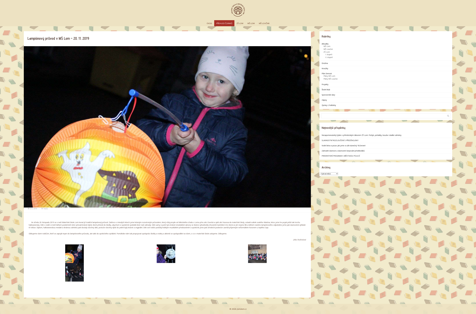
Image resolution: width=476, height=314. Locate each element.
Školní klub (326, 89)
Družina (325, 63)
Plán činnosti (327, 73)
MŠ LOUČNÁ (264, 23)
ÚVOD (209, 23)
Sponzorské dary (328, 95)
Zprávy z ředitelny (329, 105)
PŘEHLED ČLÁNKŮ (224, 23)
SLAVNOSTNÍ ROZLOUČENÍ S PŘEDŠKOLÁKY (340, 140)
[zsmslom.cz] (238, 10)
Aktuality (325, 44)
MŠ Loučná (328, 49)
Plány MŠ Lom (329, 76)
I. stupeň (328, 54)
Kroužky (325, 68)
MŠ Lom (327, 46)
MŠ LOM (251, 23)
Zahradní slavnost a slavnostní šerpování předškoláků (343, 151)
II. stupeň (329, 57)
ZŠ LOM (240, 23)
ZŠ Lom (327, 52)
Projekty (325, 84)
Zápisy (324, 100)
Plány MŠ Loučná (330, 79)
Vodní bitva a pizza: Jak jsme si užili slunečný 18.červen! (343, 145)
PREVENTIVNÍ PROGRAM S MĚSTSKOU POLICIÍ (341, 156)
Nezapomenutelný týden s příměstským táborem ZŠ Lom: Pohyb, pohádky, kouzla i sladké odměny (361, 135)
